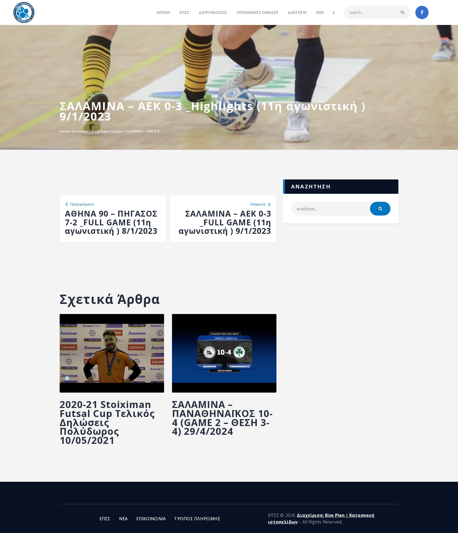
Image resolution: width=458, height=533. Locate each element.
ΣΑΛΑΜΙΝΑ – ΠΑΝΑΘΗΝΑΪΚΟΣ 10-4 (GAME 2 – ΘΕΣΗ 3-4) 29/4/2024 (222, 418)
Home (64, 131)
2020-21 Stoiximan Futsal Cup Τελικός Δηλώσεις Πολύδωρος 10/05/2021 (107, 422)
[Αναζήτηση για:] (340, 208)
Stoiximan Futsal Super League (98, 131)
